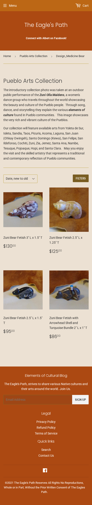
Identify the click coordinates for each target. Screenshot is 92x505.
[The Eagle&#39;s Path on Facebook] (45, 471)
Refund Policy (46, 427)
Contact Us (46, 455)
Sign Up (80, 399)
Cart (85, 5)
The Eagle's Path (46, 25)
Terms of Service (46, 433)
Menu (13, 5)
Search (46, 450)
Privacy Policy (46, 422)
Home (7, 56)
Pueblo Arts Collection (33, 56)
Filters (81, 178)
